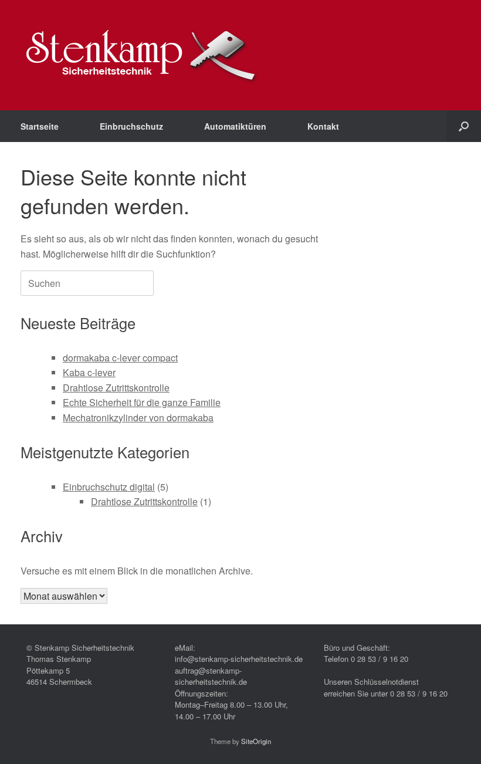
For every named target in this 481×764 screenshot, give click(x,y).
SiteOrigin (256, 741)
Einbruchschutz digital (109, 486)
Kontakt (323, 126)
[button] (463, 126)
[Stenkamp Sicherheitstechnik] (142, 55)
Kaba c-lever (89, 372)
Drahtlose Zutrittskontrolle (116, 387)
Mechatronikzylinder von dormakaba (138, 417)
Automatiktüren (235, 126)
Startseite (40, 126)
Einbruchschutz (131, 126)
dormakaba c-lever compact (120, 357)
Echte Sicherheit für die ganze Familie (142, 402)
